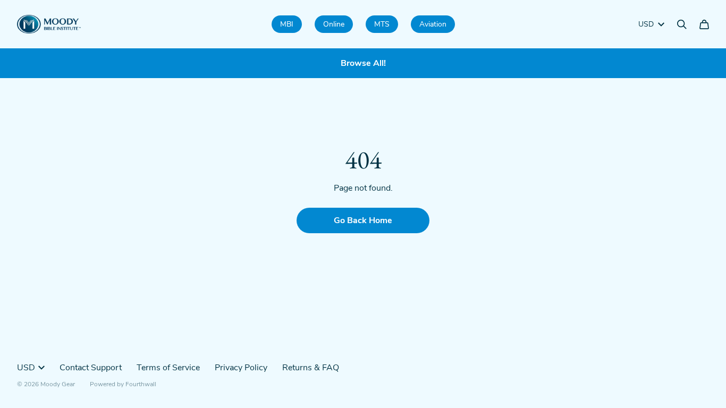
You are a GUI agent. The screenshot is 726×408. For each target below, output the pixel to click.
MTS (382, 24)
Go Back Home (363, 220)
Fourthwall (140, 384)
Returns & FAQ (310, 367)
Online (333, 24)
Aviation (432, 24)
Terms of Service (168, 367)
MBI (286, 24)
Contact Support (91, 367)
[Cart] (704, 24)
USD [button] (646, 24)
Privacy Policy (241, 367)
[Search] (682, 24)
